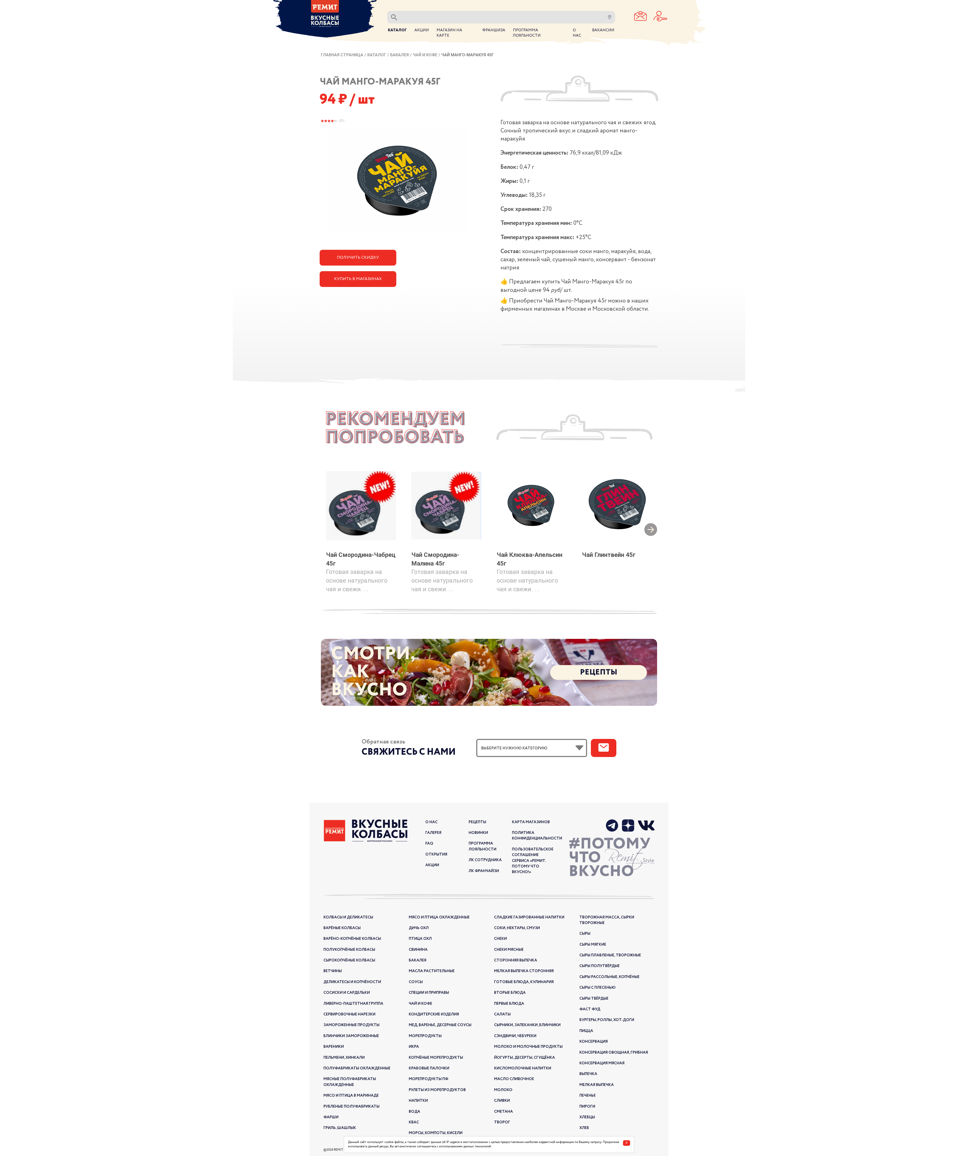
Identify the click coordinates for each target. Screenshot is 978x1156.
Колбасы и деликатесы (348, 917)
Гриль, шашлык (339, 1128)
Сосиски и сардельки (346, 993)
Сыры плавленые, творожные (610, 955)
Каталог (376, 54)
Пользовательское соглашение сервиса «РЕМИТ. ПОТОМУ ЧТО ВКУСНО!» (532, 861)
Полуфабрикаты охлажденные (356, 1068)
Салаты (502, 1014)
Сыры (584, 934)
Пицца (586, 1031)
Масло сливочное (514, 1079)
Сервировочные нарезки (349, 1014)
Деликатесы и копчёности (352, 982)
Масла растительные (432, 971)
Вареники (333, 1047)
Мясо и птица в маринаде (351, 1095)
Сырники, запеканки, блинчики (527, 1025)
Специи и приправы (429, 993)
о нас (431, 822)
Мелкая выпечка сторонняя (524, 971)
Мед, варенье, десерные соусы (440, 1025)
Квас (414, 1122)
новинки (478, 833)
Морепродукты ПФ (428, 1079)
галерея (433, 833)
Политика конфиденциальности (537, 835)
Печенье (587, 1095)
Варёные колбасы (342, 928)
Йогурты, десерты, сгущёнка (524, 1058)
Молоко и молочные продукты (528, 1047)
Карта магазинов (531, 822)
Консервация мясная (601, 1063)
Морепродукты (425, 1036)
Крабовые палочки (429, 1068)
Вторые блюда (510, 993)
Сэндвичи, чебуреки (515, 1036)
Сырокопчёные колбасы (349, 960)
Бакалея (399, 54)
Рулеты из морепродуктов (437, 1090)
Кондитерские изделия (434, 1014)
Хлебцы (587, 1117)
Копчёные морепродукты (436, 1058)
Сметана (503, 1111)
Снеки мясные (509, 950)
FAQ (429, 843)
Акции (421, 30)
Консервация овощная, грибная (613, 1052)
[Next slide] (650, 530)
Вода (414, 1111)
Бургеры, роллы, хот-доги (606, 1020)
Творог (502, 1122)
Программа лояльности (482, 846)
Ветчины (332, 971)
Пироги (587, 1106)
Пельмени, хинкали (344, 1058)
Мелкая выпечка (596, 1085)
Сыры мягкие (592, 944)
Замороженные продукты (351, 1025)
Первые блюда (509, 1004)
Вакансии (603, 30)
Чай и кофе (425, 54)
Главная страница (342, 54)
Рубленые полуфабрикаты (351, 1106)
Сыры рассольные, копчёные (609, 977)
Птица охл (420, 939)
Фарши (330, 1117)
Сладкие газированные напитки (529, 917)
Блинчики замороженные (351, 1036)
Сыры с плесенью (597, 987)
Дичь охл (419, 928)
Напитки (418, 1101)
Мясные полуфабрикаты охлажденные (349, 1082)
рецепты (477, 822)
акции (432, 865)
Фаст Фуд (589, 1009)
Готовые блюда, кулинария (524, 982)
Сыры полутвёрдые (599, 966)
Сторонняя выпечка (515, 960)
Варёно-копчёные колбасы (352, 939)
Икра (414, 1047)
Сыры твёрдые (593, 998)
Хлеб (584, 1128)
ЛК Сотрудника (485, 860)
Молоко (503, 1090)
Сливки (502, 1101)
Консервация (593, 1041)
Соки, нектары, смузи (517, 928)
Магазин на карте (449, 32)
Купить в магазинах (358, 279)
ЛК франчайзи (484, 871)
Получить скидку (358, 257)
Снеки (500, 939)
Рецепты (598, 672)
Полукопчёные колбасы (349, 950)
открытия (436, 854)
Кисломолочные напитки (522, 1068)
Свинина (418, 950)
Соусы (416, 982)
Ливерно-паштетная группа (353, 1004)
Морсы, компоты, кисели (436, 1133)
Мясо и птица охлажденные (439, 917)
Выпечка (588, 1074)
